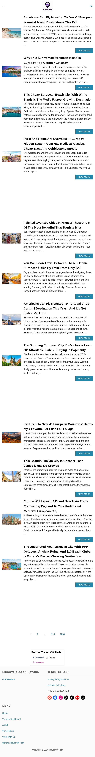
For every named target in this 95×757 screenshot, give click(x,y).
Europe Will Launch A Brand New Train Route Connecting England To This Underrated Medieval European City (56, 506)
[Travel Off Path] (47, 6)
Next (62, 634)
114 (53, 634)
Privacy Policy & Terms (58, 679)
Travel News (8, 731)
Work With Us (8, 737)
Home (5, 713)
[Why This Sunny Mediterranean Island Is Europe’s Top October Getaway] (11, 72)
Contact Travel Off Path (13, 743)
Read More (85, 51)
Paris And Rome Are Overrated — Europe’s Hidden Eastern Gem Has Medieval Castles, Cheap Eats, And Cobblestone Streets (54, 143)
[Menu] (3, 6)
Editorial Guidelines (56, 685)
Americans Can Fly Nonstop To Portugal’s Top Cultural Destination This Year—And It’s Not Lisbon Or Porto (56, 308)
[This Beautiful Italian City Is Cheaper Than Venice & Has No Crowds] (11, 477)
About (5, 725)
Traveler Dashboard (11, 719)
